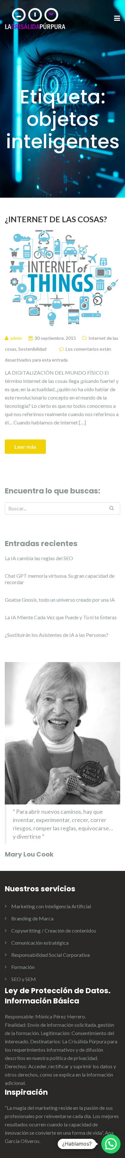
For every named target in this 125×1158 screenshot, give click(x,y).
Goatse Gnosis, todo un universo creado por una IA (60, 600)
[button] (111, 1144)
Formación (23, 967)
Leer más (25, 447)
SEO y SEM (23, 979)
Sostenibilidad (32, 349)
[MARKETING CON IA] (35, 18)
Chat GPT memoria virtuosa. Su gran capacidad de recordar (59, 579)
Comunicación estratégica (40, 943)
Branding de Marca (32, 918)
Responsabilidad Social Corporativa (50, 955)
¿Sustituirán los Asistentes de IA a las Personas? (56, 635)
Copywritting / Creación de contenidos (53, 930)
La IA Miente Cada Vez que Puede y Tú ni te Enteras (61, 617)
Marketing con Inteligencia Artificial (51, 906)
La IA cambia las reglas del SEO (39, 558)
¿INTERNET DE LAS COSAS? (56, 219)
